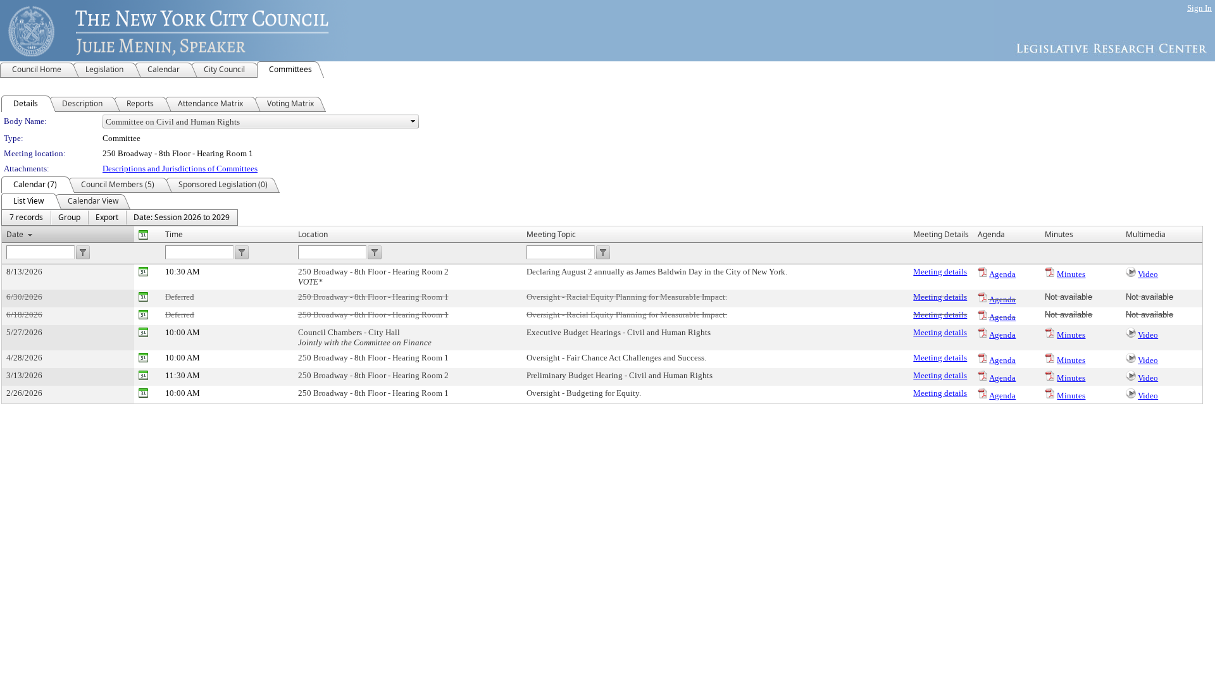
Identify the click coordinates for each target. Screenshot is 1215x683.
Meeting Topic (551, 234)
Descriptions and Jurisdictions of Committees (180, 168)
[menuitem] (26, 217)
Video (1148, 274)
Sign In (1199, 8)
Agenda (1002, 274)
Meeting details (940, 271)
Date (14, 234)
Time (174, 234)
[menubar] (119, 217)
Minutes (1071, 274)
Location (313, 234)
